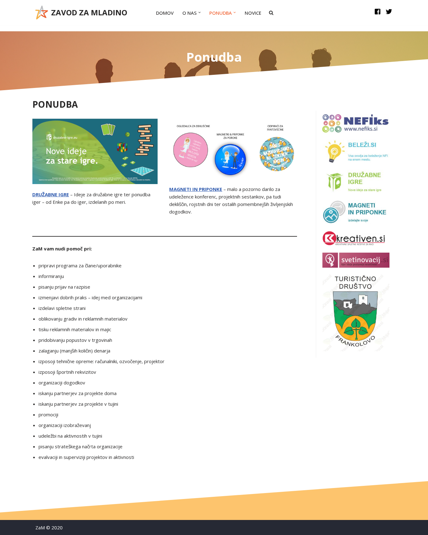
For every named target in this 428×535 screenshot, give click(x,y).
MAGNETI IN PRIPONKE (195, 189)
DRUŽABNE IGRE (50, 194)
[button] (199, 12)
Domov (165, 13)
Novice (253, 13)
